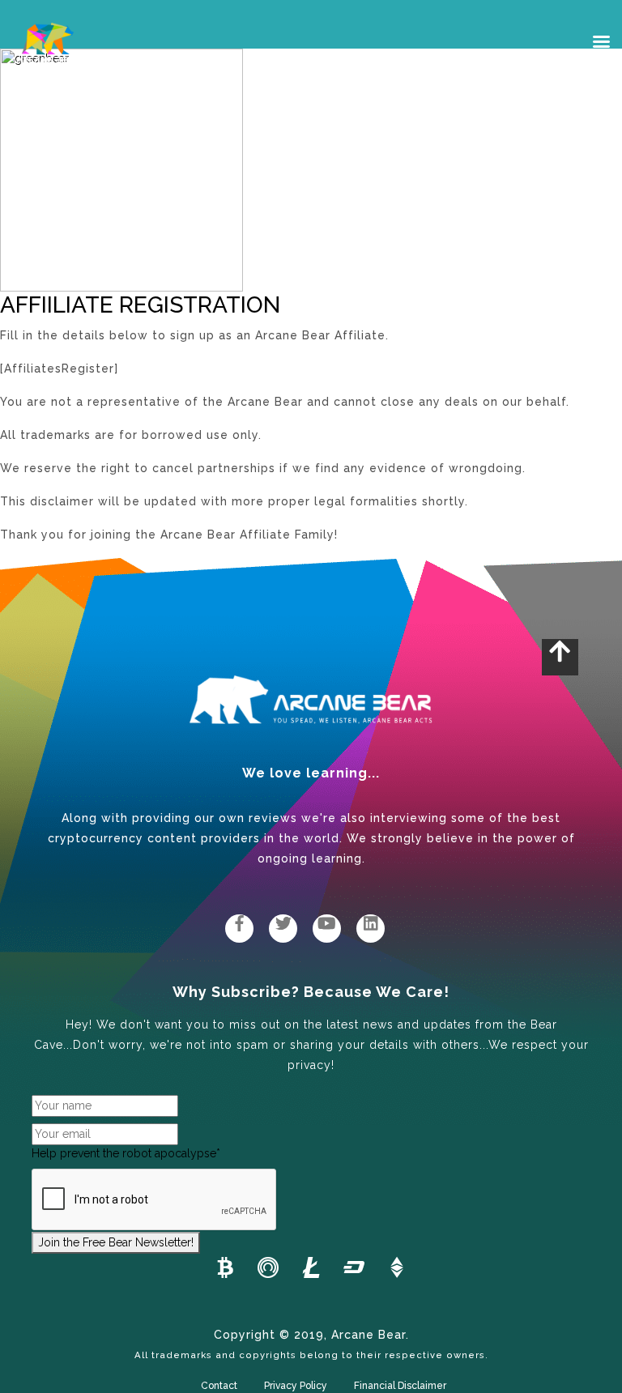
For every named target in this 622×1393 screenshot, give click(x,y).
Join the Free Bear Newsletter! (116, 1242)
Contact (219, 1385)
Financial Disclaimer (400, 1385)
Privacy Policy (295, 1385)
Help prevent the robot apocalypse (126, 1153)
